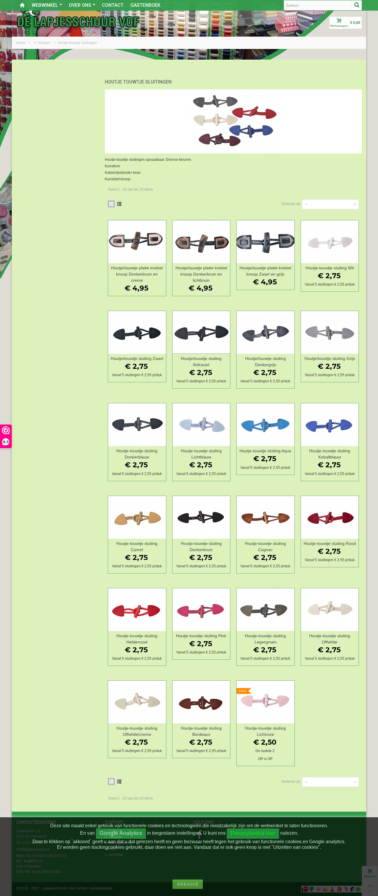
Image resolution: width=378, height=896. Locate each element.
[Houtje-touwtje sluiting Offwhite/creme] (137, 702)
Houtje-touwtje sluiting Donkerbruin (201, 546)
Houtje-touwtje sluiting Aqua (265, 450)
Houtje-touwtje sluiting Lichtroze (265, 731)
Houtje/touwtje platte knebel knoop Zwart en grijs (265, 271)
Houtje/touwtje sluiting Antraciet (201, 361)
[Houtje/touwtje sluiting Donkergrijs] (265, 332)
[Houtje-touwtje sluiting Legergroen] (265, 609)
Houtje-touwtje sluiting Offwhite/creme (136, 731)
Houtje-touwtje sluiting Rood (330, 543)
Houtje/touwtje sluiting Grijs (329, 358)
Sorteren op (290, 204)
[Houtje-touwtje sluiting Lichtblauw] (201, 424)
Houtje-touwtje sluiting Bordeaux (201, 731)
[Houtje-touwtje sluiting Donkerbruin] (201, 517)
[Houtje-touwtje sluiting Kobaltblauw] (330, 424)
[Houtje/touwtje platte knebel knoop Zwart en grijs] (265, 241)
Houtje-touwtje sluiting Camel (136, 546)
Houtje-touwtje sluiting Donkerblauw (136, 453)
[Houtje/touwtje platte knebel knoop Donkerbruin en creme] (137, 241)
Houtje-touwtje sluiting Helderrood (136, 638)
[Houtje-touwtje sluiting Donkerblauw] (137, 424)
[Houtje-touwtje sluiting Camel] (137, 517)
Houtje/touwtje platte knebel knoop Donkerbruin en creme (137, 274)
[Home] (22, 5)
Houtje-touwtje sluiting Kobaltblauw (329, 453)
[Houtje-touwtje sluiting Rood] (330, 517)
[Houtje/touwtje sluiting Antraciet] (201, 332)
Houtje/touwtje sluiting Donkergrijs (265, 361)
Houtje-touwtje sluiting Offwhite (329, 638)
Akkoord (187, 884)
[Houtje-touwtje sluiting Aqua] (265, 424)
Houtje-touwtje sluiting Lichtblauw (201, 453)
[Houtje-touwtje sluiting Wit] (330, 241)
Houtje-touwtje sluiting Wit (330, 268)
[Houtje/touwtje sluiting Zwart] (137, 332)
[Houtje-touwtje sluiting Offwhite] (330, 609)
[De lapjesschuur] (78, 21)
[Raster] (111, 203)
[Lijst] (119, 203)
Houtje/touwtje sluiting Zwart (137, 358)
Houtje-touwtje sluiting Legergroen (265, 638)
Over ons (80, 5)
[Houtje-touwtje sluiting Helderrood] (137, 609)
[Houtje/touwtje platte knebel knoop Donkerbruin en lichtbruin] (201, 241)
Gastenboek (145, 5)
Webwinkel (45, 5)
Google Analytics (121, 833)
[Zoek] (357, 5)
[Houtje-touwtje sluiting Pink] (201, 609)
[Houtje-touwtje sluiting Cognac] (265, 517)
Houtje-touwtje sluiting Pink (201, 635)
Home (21, 43)
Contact (112, 5)
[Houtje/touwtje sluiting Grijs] (330, 332)
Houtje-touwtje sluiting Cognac (265, 546)
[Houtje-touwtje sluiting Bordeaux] (201, 702)
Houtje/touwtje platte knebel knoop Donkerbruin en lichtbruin (201, 274)
